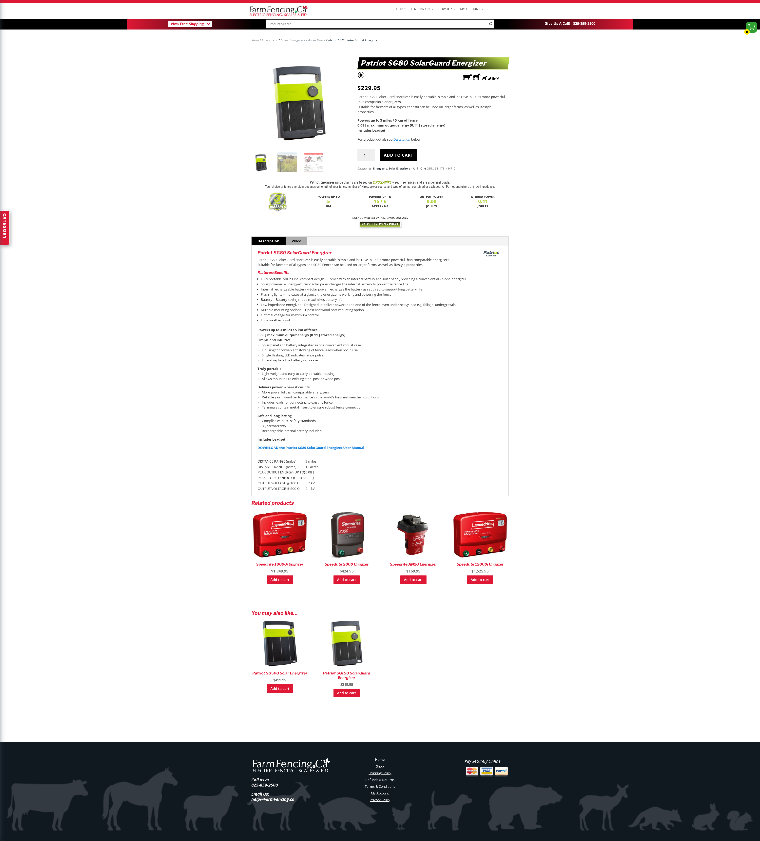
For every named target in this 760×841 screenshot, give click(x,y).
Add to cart (398, 155)
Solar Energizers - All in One (302, 40)
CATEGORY (5, 226)
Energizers (269, 40)
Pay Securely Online (483, 761)
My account (470, 9)
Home (380, 759)
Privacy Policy (380, 800)
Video (296, 241)
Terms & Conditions (380, 786)
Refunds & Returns (379, 779)
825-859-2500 (584, 23)
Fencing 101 (420, 9)
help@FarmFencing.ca (272, 799)
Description (401, 139)
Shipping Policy (380, 773)
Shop (399, 9)
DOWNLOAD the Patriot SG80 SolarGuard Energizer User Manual (310, 447)
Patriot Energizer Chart (380, 224)
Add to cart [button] (279, 579)
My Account (380, 793)
